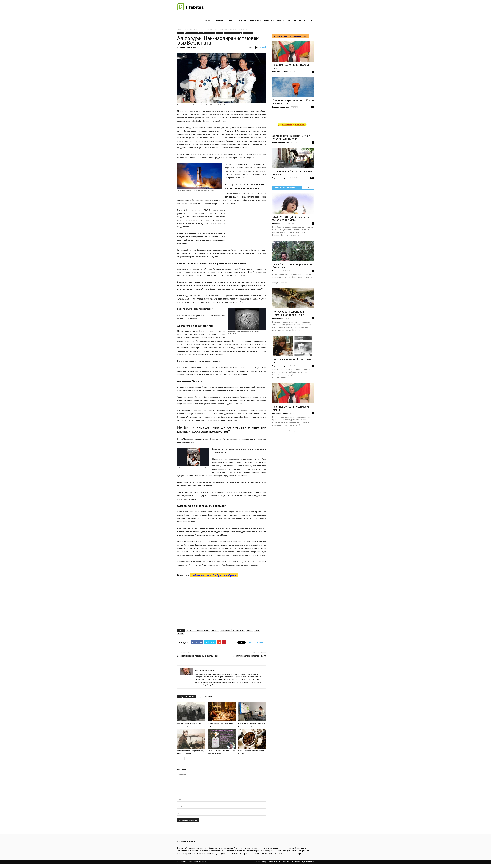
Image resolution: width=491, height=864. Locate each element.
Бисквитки (286, 862)
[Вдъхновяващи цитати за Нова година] (222, 711)
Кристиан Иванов (279, 223)
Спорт (279, 20)
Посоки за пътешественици (233, 33)
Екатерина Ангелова (187, 47)
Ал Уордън (190, 630)
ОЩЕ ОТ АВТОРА (205, 697)
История (242, 20)
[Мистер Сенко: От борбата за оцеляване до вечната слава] (191, 711)
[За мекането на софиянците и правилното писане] (293, 122)
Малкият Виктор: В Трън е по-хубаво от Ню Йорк (291, 218)
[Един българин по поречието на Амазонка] (293, 251)
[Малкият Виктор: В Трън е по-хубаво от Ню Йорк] (293, 203)
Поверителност (274, 862)
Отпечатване (257, 642)
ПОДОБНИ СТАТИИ (187, 697)
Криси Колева (277, 318)
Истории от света (190, 33)
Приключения (248, 33)
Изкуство (254, 20)
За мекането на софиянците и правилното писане (291, 137)
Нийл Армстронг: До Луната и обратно (214, 575)
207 (312, 178)
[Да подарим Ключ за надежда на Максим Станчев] (222, 739)
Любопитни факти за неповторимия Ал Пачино (249, 657)
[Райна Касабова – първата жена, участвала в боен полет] (191, 739)
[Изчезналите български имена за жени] (293, 158)
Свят (231, 20)
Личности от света (208, 33)
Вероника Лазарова (280, 71)
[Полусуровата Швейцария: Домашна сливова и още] (293, 298)
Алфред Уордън (203, 630)
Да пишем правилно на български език (290, 36)
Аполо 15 (215, 630)
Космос (249, 630)
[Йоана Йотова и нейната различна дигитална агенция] (252, 711)
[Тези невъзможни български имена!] (293, 51)
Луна (257, 630)
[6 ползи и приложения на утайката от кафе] (252, 739)
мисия (180, 633)
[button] (311, 20)
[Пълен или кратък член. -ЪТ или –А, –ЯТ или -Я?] (293, 87)
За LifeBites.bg (260, 862)
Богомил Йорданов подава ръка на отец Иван (197, 656)
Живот (208, 20)
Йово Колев (276, 271)
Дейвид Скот (225, 630)
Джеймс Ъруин (238, 630)
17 (312, 107)
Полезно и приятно (296, 20)
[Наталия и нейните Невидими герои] (293, 345)
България (220, 20)
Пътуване (268, 20)
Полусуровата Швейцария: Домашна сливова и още (289, 313)
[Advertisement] (247, 225)
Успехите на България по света (287, 188)
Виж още (292, 431)
